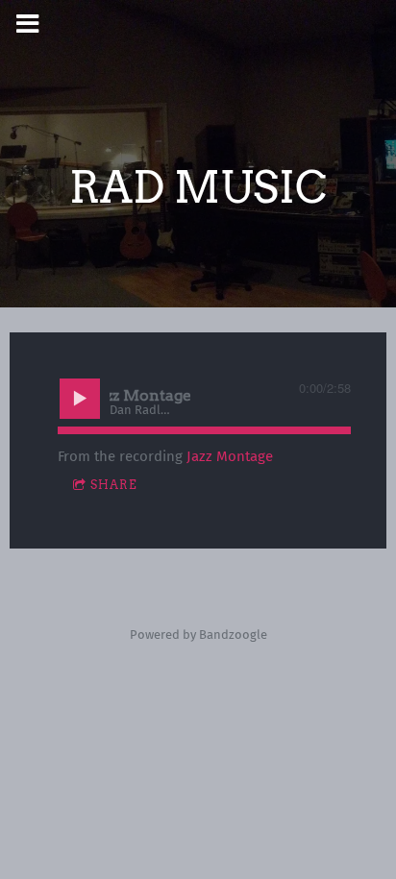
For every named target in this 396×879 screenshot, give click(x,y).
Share (113, 484)
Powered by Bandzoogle (198, 634)
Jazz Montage (229, 456)
